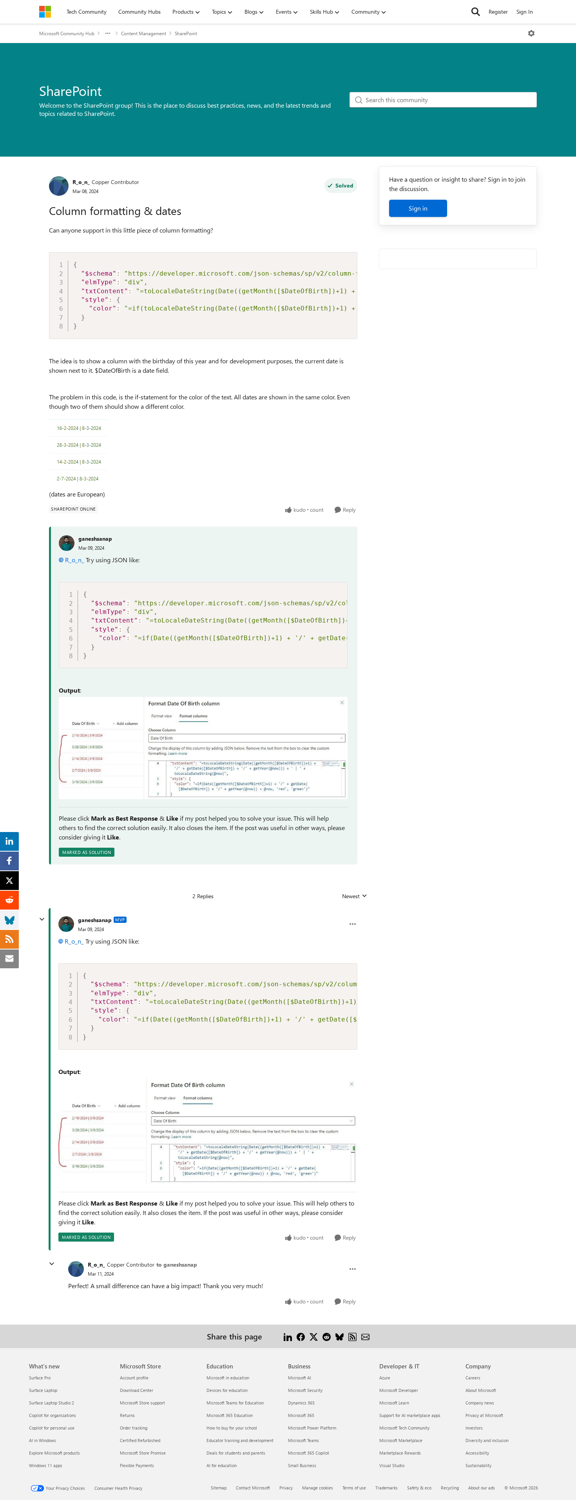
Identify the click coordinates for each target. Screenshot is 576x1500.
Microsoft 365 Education (229, 1415)
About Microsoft (481, 1390)
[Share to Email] (365, 1336)
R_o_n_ (81, 182)
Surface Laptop (43, 1390)
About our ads (481, 1488)
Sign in (418, 208)
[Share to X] (314, 1336)
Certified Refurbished (140, 1440)
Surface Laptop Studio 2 (51, 1403)
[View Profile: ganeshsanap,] (66, 543)
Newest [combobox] (354, 896)
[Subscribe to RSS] (352, 1336)
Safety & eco (419, 1488)
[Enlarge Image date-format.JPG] (203, 748)
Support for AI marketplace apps (409, 1415)
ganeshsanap (95, 538)
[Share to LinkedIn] (288, 1336)
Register (498, 11)
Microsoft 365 (301, 1415)
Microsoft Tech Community (404, 1428)
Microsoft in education (227, 1378)
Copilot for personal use (51, 1428)
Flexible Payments (137, 1465)
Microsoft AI (299, 1378)
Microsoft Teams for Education (235, 1403)
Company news (480, 1403)
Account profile (134, 1378)
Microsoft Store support (142, 1403)
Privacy (286, 1488)
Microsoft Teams (303, 1440)
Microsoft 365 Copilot (308, 1453)
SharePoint (186, 33)
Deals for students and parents (235, 1453)
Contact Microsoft (253, 1488)
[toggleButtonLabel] (531, 33)
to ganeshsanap (176, 1264)
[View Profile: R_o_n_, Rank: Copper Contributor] (59, 186)
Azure (384, 1378)
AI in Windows (42, 1440)
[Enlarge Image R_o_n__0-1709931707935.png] (78, 450)
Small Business (302, 1465)
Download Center (136, 1390)
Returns (127, 1415)
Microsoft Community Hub (66, 33)
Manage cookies (317, 1488)
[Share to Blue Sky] (339, 1336)
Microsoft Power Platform (312, 1428)
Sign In (524, 11)
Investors (474, 1428)
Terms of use (354, 1488)
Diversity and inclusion (487, 1440)
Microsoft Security (305, 1390)
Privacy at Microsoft (484, 1415)
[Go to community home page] (45, 12)
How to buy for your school (231, 1428)
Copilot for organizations (52, 1415)
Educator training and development (240, 1440)
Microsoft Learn (394, 1403)
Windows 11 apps (45, 1465)
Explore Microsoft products (54, 1453)
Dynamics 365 (301, 1403)
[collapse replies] (42, 919)
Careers (473, 1378)
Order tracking (133, 1428)
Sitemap (218, 1488)
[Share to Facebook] (301, 1336)
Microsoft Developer (398, 1390)
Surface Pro (40, 1378)
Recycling (450, 1488)
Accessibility (477, 1453)
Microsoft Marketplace (400, 1440)
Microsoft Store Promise (143, 1453)
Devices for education (227, 1390)
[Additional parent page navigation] (107, 33)
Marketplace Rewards (400, 1453)
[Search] (475, 11)
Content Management (143, 33)
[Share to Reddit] (326, 1336)
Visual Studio (391, 1465)
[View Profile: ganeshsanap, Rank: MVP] (66, 924)
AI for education (221, 1465)
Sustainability (478, 1465)
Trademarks (386, 1488)
